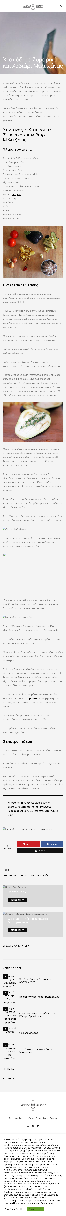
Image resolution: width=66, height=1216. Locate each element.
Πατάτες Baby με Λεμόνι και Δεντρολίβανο (35, 981)
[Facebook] (33, 1126)
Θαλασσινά (11, 875)
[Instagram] (28, 1126)
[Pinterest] (38, 1126)
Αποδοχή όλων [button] (36, 1209)
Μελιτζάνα (28, 875)
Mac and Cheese (28, 1033)
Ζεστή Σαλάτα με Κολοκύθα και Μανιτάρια (36, 1051)
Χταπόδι (43, 875)
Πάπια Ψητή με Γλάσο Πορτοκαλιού (39, 997)
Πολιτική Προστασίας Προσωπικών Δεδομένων (28, 1202)
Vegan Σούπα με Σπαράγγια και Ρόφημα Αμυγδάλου (37, 1015)
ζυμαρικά (16, 194)
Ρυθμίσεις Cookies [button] (15, 1209)
